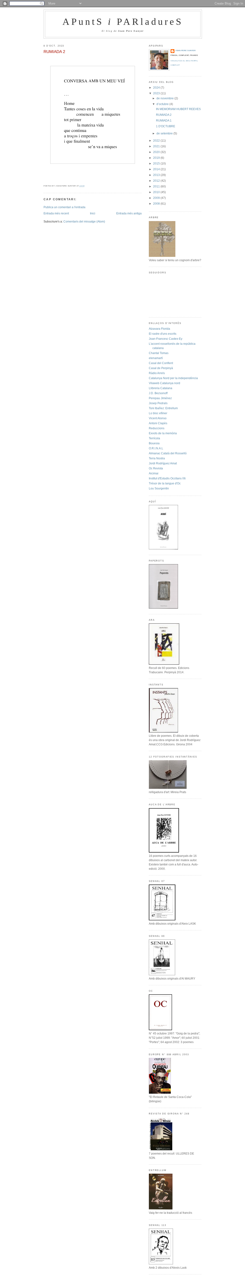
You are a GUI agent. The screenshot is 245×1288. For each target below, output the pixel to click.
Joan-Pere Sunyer (185, 50)
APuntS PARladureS (122, 21)
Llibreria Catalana (160, 388)
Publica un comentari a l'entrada (64, 207)
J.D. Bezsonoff (158, 393)
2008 (157, 203)
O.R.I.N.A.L (156, 448)
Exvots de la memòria (163, 433)
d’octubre (162, 104)
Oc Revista (156, 468)
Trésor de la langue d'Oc (165, 483)
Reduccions (156, 428)
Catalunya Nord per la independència (173, 378)
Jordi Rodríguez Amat (163, 463)
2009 (157, 198)
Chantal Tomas (158, 353)
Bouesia (154, 443)
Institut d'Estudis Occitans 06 (167, 478)
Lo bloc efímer (158, 413)
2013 (157, 175)
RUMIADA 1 (164, 120)
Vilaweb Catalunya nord (164, 383)
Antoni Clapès (158, 423)
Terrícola (154, 438)
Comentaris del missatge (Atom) (84, 221)
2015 (157, 163)
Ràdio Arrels (157, 373)
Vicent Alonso (158, 418)
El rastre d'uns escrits (162, 333)
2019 (157, 157)
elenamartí (156, 358)
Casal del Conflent (161, 363)
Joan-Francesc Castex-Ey (165, 338)
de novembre (165, 98)
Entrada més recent (56, 213)
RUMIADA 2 (54, 51)
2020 (157, 152)
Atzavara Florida (159, 328)
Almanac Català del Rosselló (168, 453)
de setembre (164, 133)
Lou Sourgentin (159, 488)
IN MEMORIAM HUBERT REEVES (178, 109)
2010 (157, 192)
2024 (157, 87)
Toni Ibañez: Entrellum (163, 408)
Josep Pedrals (158, 403)
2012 (157, 180)
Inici (92, 213)
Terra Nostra (157, 458)
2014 (157, 169)
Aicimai (153, 473)
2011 (157, 186)
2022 (157, 140)
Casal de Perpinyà (161, 368)
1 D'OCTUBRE (165, 126)
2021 (157, 146)
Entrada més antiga (129, 213)
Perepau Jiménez (160, 398)
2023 (157, 93)
